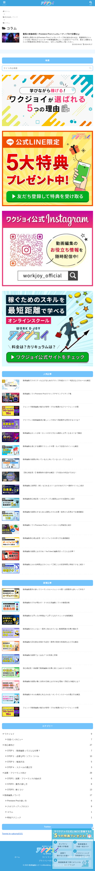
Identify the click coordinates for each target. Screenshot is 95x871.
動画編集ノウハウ (48, 795)
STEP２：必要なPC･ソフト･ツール (49, 756)
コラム (49, 812)
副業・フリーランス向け (48, 773)
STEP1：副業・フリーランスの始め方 (49, 778)
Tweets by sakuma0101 (12, 834)
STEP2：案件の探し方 (49, 784)
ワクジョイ (48, 734)
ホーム (17, 857)
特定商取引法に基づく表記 (77, 857)
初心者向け (48, 745)
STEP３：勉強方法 (49, 762)
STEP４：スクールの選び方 (49, 767)
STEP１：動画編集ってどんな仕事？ (49, 750)
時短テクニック (49, 817)
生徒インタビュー (49, 739)
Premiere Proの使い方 (49, 801)
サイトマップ (47, 857)
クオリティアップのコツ (49, 806)
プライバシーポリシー (47, 861)
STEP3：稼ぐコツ (49, 789)
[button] (90, 68)
